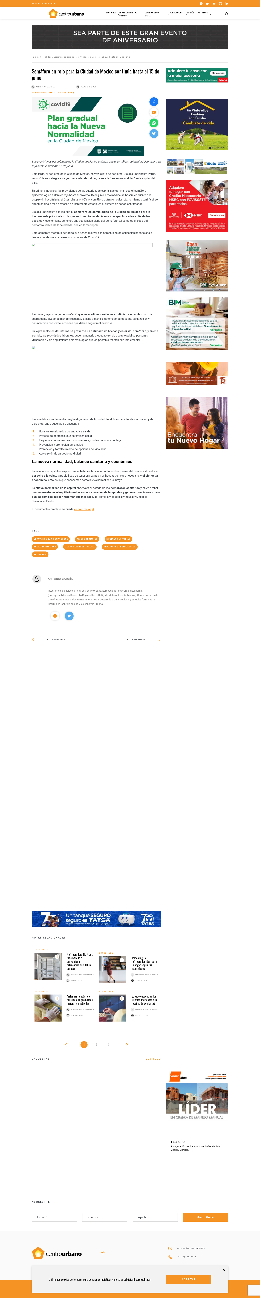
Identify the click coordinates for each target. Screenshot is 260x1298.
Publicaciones (177, 12)
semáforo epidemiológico (120, 547)
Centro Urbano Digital (152, 14)
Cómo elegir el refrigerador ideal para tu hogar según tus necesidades (144, 963)
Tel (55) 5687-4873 (186, 1257)
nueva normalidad (45, 547)
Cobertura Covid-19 (60, 93)
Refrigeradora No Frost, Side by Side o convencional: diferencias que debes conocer (80, 961)
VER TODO (153, 1058)
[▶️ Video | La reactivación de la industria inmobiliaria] (128, 651)
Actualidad (46, 57)
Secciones (111, 12)
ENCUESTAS (41, 1058)
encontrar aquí (84, 509)
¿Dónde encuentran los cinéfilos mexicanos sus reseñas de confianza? (144, 999)
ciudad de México (87, 539)
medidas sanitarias (118, 539)
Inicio (35, 57)
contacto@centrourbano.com (191, 1248)
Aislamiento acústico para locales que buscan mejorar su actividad (80, 999)
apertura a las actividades (51, 539)
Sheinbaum (40, 554)
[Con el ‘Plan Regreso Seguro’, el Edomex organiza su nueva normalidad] (64, 778)
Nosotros (203, 12)
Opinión (190, 12)
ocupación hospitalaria (80, 547)
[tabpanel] (96, 988)
